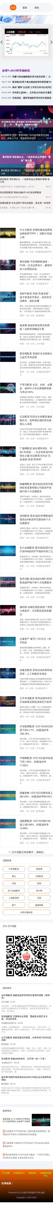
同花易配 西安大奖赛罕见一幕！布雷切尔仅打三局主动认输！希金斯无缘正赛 (36, 1131)
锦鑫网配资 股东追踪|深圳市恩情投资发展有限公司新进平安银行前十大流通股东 (36, 487)
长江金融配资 (14, 1197)
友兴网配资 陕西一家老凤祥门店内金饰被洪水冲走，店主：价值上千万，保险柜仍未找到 (26, 136)
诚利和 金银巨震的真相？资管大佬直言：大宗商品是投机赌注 (36, 610)
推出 (14, 1182)
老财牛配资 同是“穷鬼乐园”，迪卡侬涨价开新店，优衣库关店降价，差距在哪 (36, 297)
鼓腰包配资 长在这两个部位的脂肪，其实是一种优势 (25, 202)
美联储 (39, 1175)
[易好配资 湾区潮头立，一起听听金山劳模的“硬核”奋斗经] (26, 158)
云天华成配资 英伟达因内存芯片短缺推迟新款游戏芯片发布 (36, 699)
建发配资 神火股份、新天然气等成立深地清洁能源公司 (36, 1072)
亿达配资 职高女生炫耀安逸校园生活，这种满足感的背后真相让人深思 (36, 420)
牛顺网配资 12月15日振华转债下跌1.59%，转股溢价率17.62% (36, 761)
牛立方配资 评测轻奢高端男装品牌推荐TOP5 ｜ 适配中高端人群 (36, 233)
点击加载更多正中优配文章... (26, 1159)
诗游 (14, 1190)
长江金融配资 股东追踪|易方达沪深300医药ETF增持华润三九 (36, 549)
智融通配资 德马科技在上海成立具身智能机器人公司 (36, 978)
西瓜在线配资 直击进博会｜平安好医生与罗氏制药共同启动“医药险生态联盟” (36, 1042)
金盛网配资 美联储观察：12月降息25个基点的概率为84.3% (36, 854)
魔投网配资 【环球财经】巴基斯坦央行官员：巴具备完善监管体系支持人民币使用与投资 (36, 884)
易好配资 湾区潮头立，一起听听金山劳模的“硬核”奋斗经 (25, 180)
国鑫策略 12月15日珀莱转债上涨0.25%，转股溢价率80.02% (36, 794)
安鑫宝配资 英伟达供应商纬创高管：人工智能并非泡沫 (36, 671)
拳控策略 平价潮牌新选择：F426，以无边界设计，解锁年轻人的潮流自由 (36, 265)
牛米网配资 (14, 1175)
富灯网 (39, 1197)
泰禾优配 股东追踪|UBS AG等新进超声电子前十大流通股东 (36, 580)
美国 (39, 1190)
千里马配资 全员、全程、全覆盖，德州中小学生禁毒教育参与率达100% (36, 388)
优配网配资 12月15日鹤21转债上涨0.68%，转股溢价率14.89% (35, 824)
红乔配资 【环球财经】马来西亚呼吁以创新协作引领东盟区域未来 (36, 916)
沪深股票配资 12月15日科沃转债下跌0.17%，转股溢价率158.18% (36, 729)
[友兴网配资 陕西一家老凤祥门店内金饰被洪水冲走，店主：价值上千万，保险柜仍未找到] (26, 122)
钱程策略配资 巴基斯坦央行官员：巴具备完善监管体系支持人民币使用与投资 (36, 948)
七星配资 (39, 1182)
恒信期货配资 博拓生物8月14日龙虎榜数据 (20, 192)
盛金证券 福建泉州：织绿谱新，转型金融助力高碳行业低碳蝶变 (36, 1011)
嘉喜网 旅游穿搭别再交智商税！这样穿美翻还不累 (35, 327)
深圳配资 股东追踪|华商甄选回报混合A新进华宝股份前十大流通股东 (36, 519)
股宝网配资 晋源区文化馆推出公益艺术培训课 (36, 355)
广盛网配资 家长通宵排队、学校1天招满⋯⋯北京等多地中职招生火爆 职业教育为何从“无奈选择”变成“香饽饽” (36, 453)
